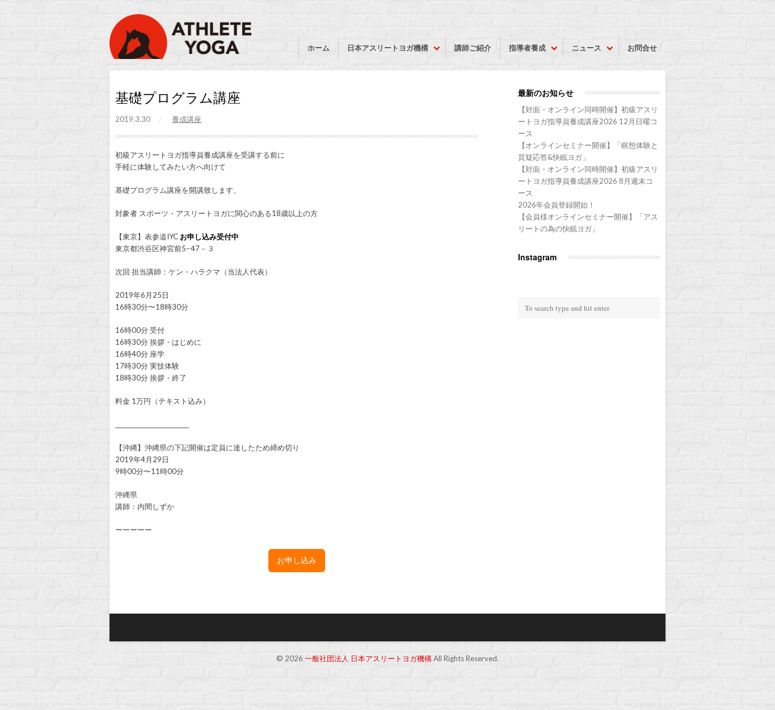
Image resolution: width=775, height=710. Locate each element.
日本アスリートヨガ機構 (387, 47)
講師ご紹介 (472, 47)
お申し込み (297, 560)
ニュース (586, 47)
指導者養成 (527, 47)
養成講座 (186, 119)
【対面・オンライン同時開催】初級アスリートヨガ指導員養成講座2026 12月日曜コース (588, 121)
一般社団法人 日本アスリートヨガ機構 (368, 658)
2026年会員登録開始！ (556, 204)
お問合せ (642, 47)
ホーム (319, 47)
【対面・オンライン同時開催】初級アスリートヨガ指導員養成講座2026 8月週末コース (588, 180)
